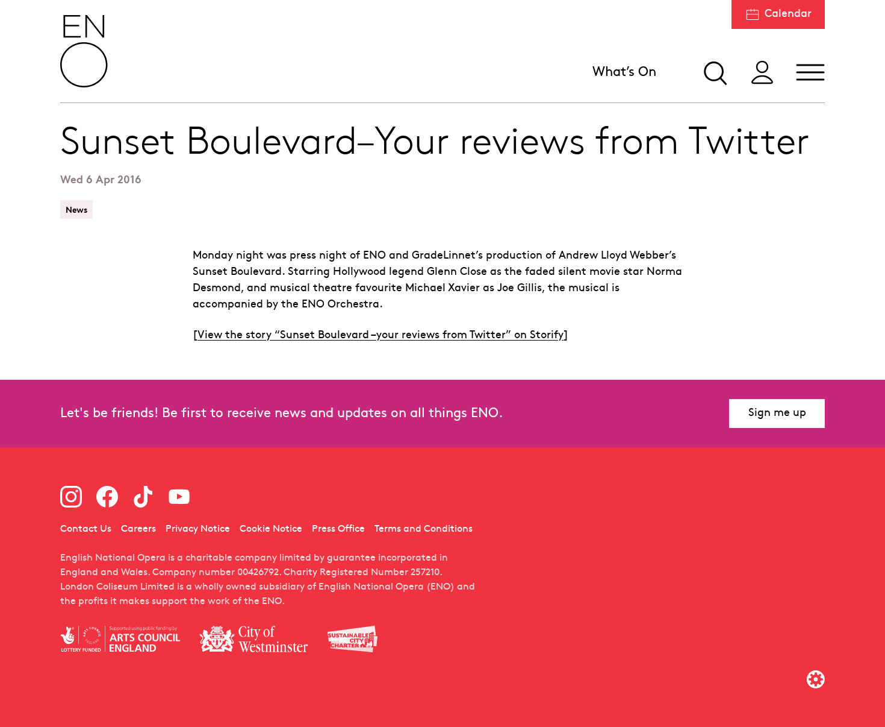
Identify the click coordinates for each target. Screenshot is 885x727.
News (76, 209)
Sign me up (777, 413)
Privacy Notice (198, 529)
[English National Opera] (84, 51)
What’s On (624, 73)
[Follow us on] (71, 497)
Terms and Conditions (423, 529)
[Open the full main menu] (810, 72)
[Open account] (762, 72)
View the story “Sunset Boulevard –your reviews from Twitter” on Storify (380, 335)
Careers (138, 529)
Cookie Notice (271, 529)
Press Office (338, 529)
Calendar (788, 14)
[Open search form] (714, 72)
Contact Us (85, 529)
